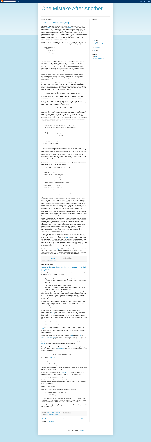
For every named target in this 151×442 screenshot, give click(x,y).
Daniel (95, 56)
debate (46, 260)
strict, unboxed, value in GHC (48, 337)
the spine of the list (53, 314)
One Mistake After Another (72, 8)
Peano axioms (61, 348)
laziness (56, 414)
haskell (46, 414)
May (96, 42)
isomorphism (51, 414)
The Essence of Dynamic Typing (55, 23)
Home (64, 419)
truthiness (67, 237)
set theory (48, 27)
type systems (53, 260)
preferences (70, 27)
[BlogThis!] (66, 258)
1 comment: (58, 412)
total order (52, 357)
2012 (95, 40)
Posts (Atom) (51, 421)
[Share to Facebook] (69, 258)
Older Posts (83, 419)
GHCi (42, 329)
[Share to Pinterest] (71, 258)
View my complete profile (98, 58)
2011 (95, 50)
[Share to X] (67, 258)
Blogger (82, 430)
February (97, 47)
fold (52, 312)
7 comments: (59, 258)
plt (49, 260)
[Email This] (64, 258)
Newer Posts (45, 419)
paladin (43, 343)
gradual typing (55, 249)
